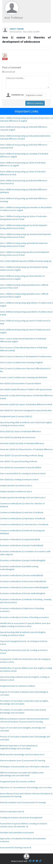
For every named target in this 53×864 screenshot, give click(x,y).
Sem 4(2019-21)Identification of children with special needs (26, 389)
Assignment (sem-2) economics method (17, 781)
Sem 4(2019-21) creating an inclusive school (19, 479)
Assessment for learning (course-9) (15, 847)
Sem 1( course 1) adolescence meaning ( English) (21, 362)
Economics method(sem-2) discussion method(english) (24, 587)
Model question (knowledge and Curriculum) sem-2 (22, 754)
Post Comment (36, 103)
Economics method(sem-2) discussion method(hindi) (23, 581)
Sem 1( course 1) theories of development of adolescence (26, 356)
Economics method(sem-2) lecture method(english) (22, 593)
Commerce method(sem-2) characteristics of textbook (24, 524)
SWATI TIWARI (17, 28)
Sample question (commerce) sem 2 (16, 491)
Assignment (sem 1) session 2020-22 (16, 416)
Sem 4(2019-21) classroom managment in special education (26, 410)
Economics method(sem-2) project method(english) (22, 560)
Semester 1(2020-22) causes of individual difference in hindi (26, 404)
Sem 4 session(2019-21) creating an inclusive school (22, 473)
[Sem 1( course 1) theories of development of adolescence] (5, 56)
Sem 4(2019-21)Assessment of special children (20, 383)
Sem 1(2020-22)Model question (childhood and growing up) (25, 261)
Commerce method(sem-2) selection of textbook (21, 512)
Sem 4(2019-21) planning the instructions (17, 437)
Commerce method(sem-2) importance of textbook (22, 518)
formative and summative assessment (17, 832)
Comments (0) (9, 72)
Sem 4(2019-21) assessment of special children (20, 467)
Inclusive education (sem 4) (12, 811)
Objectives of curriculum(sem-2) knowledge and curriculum (26, 787)
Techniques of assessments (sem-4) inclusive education (24, 766)
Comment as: (17, 94)
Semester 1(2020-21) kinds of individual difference (22, 443)
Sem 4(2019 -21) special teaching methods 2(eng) (21, 455)
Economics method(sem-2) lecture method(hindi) (21, 575)
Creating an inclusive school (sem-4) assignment (21, 817)
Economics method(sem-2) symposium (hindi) (20, 539)
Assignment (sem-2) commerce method (17, 686)
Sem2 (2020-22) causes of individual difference (20, 431)
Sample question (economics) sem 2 (16, 485)
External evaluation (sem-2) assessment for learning (23, 802)
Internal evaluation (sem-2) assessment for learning (22, 760)
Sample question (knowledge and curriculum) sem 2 (22, 497)
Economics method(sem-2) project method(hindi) (21, 545)
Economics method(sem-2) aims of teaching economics (24, 617)
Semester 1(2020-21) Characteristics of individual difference (26, 449)
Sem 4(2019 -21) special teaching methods (18, 461)
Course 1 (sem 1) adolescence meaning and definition (23, 377)
